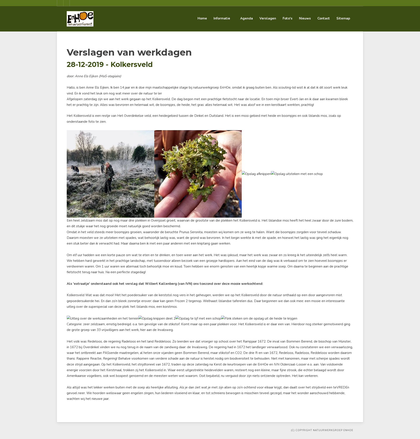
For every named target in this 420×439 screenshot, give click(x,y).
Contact (323, 18)
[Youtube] (66, 3)
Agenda (246, 18)
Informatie (222, 18)
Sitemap (343, 18)
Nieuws (305, 18)
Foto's (287, 18)
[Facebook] (60, 3)
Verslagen (267, 18)
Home (202, 18)
